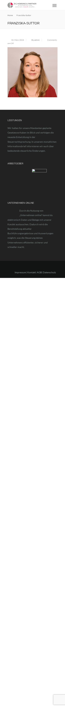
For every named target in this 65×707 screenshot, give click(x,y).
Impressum (20, 273)
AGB (39, 273)
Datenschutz (49, 273)
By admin (36, 40)
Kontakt (31, 273)
